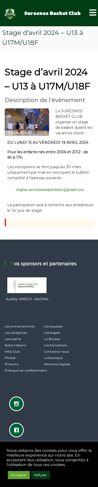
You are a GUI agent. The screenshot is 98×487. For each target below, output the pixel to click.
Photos (10, 358)
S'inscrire (12, 364)
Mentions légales (57, 364)
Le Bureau (52, 339)
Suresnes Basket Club (52, 13)
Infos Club (12, 351)
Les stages (52, 333)
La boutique (53, 358)
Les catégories (16, 333)
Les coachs (13, 339)
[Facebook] (18, 430)
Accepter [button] (19, 475)
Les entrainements (19, 326)
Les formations (55, 345)
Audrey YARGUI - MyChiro (26, 299)
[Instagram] (18, 403)
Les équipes (53, 326)
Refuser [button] (40, 475)
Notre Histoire (15, 345)
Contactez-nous (56, 351)
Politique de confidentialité (26, 370)
